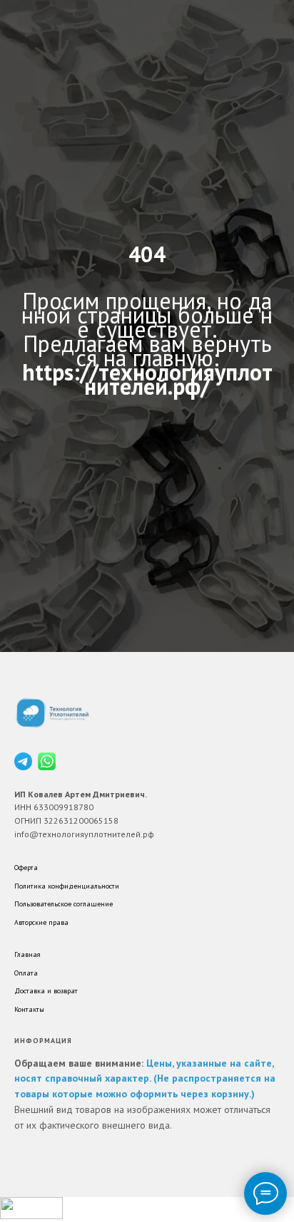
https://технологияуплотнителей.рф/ (147, 664)
